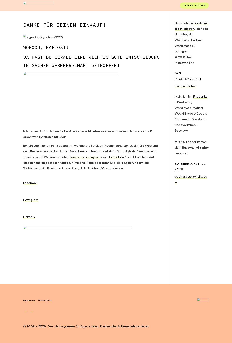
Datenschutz (45, 300)
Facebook (77, 157)
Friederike (200, 96)
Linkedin (29, 217)
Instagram (93, 157)
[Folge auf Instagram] (25, 310)
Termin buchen (194, 5)
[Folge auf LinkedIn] (32, 310)
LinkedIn (115, 157)
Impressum (29, 300)
